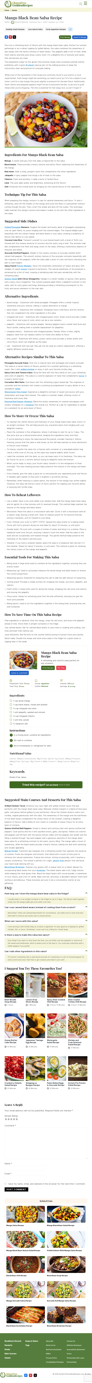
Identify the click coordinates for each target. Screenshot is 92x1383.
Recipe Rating (11, 1116)
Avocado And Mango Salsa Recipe (61, 1301)
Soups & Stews (31, 1341)
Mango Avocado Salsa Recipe (19, 1301)
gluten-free (58, 860)
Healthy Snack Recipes (15, 29)
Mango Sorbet (11, 851)
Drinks (7, 1349)
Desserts (8, 1345)
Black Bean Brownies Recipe (59, 1326)
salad (17, 389)
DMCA (48, 1354)
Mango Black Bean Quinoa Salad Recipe (23, 1250)
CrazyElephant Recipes (55, 1362)
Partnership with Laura (75, 1358)
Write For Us (50, 1345)
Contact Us (71, 1341)
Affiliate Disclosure (74, 1345)
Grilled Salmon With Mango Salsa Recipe (64, 1250)
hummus (30, 405)
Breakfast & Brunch (13, 1341)
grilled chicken (28, 369)
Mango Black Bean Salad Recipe (60, 1225)
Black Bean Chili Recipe (16, 1276)
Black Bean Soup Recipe (57, 1276)
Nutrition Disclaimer (53, 1349)
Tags (27, 1345)
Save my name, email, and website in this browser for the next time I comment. (46, 1184)
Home (7, 10)
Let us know (52, 785)
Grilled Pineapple (13, 227)
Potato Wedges (24, 266)
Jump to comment (19, 673)
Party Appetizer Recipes (56, 29)
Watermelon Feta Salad (16, 392)
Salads (14, 10)
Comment (10, 1125)
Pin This (61, 668)
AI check (30, 65)
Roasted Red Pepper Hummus (18, 401)
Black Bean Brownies (15, 867)
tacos (81, 376)
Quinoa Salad (11, 279)
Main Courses (10, 1354)
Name (8, 1163)
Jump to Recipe (79, 37)
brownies (41, 870)
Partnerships (72, 1362)
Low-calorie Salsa (35, 29)
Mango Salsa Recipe (15, 1225)
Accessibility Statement (76, 1349)
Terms (69, 1354)
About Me (49, 1341)
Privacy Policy (51, 1358)
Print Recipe (65, 37)
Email (8, 1173)
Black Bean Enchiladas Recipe (19, 1326)
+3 (70, 29)
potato (24, 269)
